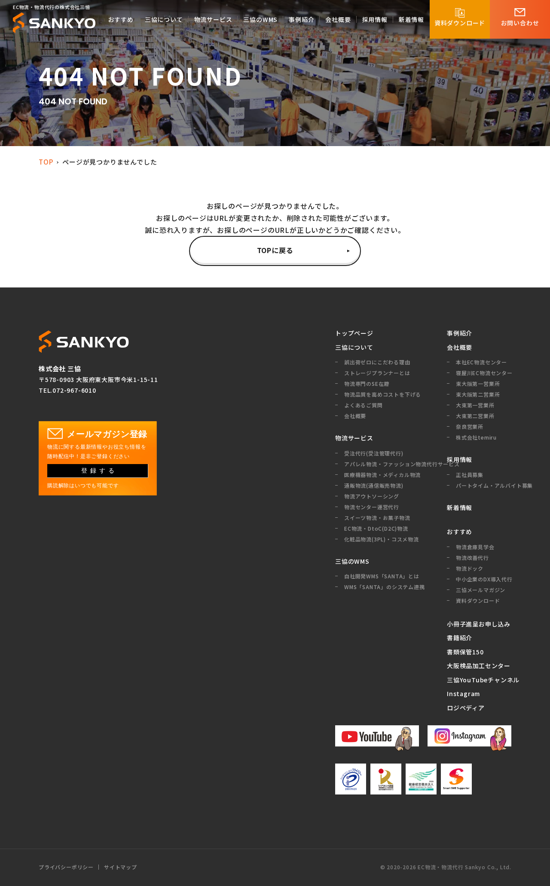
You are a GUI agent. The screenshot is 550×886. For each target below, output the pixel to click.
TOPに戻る (275, 250)
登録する (99, 470)
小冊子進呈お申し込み (478, 624)
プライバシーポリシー (66, 867)
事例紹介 (459, 333)
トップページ (354, 333)
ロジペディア (466, 707)
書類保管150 (465, 652)
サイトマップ (120, 867)
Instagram (463, 693)
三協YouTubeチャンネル (479, 679)
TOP (46, 161)
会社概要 (459, 347)
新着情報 (459, 507)
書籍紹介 (459, 637)
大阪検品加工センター (478, 665)
